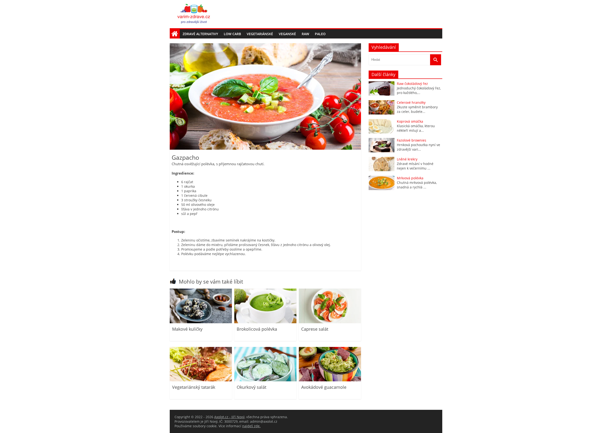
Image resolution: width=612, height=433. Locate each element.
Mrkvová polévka (410, 178)
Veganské (287, 34)
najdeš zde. (251, 426)
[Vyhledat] (435, 59)
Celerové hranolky (411, 102)
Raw (305, 34)
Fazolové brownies (411, 140)
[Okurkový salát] (265, 380)
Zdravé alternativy (200, 34)
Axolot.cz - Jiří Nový (229, 417)
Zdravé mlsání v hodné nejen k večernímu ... (415, 165)
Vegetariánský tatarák (193, 387)
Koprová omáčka (410, 121)
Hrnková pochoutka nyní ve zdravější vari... (418, 147)
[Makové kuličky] (201, 322)
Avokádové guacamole (323, 387)
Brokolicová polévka (257, 329)
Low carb (232, 34)
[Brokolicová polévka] (265, 322)
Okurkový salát (251, 387)
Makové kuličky (187, 329)
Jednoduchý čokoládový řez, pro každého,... (419, 90)
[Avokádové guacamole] (330, 380)
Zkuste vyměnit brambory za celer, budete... (417, 109)
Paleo (320, 34)
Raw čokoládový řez (412, 83)
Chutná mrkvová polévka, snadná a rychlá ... (417, 184)
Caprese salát (314, 329)
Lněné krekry (407, 159)
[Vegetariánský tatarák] (201, 380)
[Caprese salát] (330, 322)
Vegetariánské (260, 34)
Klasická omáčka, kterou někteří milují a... (416, 128)
